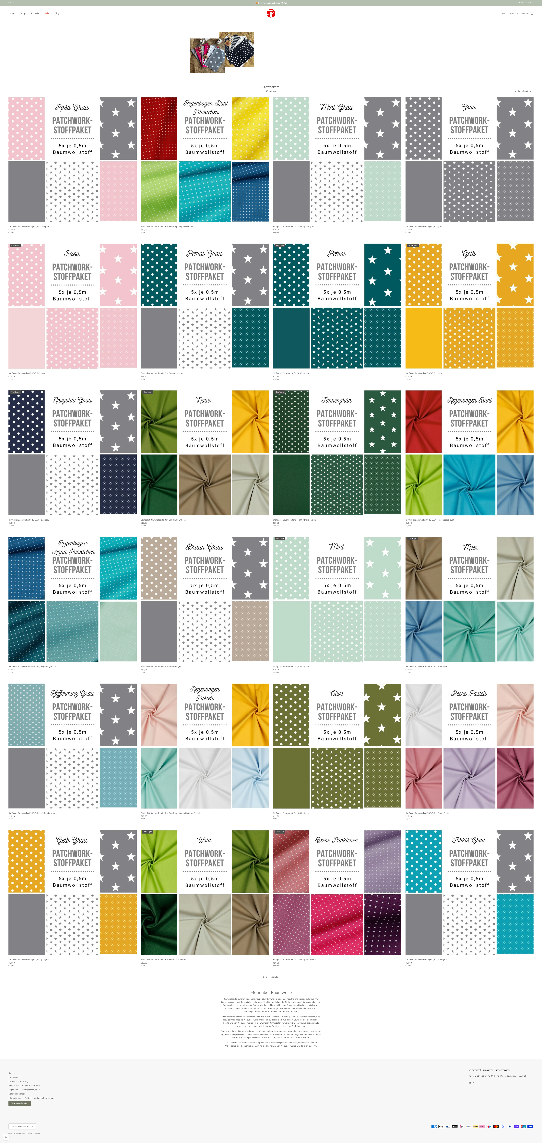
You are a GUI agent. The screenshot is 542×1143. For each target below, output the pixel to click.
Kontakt (35, 13)
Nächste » (275, 977)
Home (11, 13)
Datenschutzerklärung (18, 1081)
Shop (23, 13)
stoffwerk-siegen (19, 1133)
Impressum (13, 1077)
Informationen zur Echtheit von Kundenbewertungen (31, 1098)
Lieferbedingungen (16, 1094)
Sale (46, 13)
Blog (57, 13)
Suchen (11, 1073)
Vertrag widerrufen (19, 1103)
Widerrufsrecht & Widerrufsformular (24, 1085)
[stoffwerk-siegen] (271, 13)
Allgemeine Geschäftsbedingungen (24, 1090)
